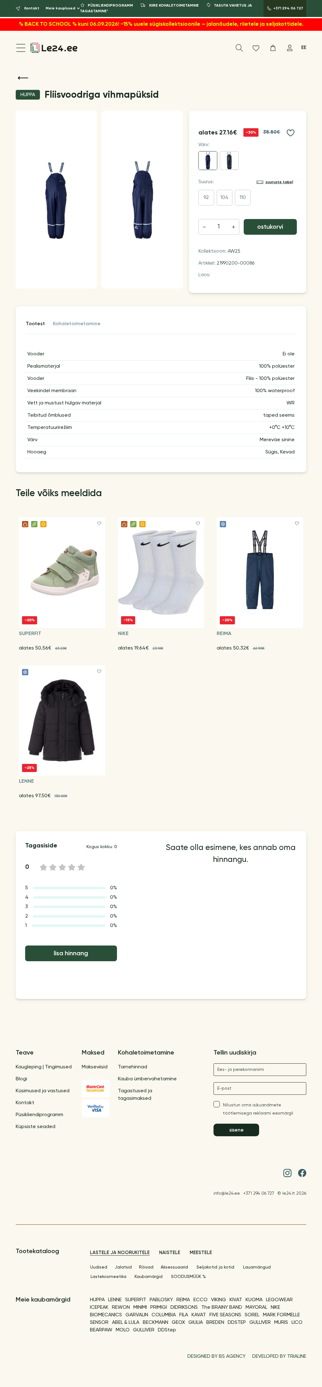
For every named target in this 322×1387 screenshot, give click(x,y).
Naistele (169, 1252)
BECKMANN (155, 1322)
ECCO (200, 1299)
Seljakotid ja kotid (215, 1267)
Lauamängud (257, 1267)
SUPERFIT (135, 1299)
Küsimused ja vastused (42, 1091)
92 (206, 197)
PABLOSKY (161, 1299)
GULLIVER (260, 1322)
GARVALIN (136, 1315)
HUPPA (97, 1299)
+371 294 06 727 (258, 1193)
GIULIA (195, 1322)
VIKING (218, 1299)
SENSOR (99, 1322)
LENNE (115, 1299)
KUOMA (254, 1299)
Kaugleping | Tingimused (44, 1067)
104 (224, 197)
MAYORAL (256, 1307)
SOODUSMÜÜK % (188, 1277)
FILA (183, 1315)
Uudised (98, 1267)
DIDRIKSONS (184, 1307)
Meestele (201, 1252)
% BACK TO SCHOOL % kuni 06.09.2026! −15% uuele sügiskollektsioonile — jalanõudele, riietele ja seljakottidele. (161, 24)
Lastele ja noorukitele (120, 1252)
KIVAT (236, 1299)
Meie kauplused (60, 8)
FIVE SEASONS (225, 1315)
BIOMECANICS (106, 1315)
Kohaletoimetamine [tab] (77, 323)
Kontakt (25, 1102)
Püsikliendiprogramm (39, 1114)
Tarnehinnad (132, 1067)
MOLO (123, 1330)
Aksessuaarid (174, 1267)
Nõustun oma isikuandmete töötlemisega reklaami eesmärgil (258, 1109)
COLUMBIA (164, 1315)
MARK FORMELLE (281, 1315)
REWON (121, 1307)
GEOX (178, 1322)
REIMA (183, 1299)
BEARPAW (101, 1330)
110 (243, 197)
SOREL (252, 1315)
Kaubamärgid (149, 1277)
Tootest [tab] (35, 323)
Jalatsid (123, 1267)
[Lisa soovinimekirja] (290, 133)
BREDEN (215, 1322)
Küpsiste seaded (35, 1126)
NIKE (275, 1307)
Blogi (21, 1079)
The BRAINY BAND (221, 1307)
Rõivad (146, 1267)
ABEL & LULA (125, 1322)
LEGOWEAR (279, 1299)
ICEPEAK (99, 1307)
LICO (297, 1322)
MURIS (281, 1322)
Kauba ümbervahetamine (147, 1079)
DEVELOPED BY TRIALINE (279, 1356)
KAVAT (199, 1315)
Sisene (236, 1130)
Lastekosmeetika (108, 1277)
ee (303, 47)
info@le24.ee (227, 1193)
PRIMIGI (158, 1307)
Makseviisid (95, 1067)
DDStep (167, 1330)
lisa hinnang (71, 954)
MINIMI (140, 1307)
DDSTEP (237, 1322)
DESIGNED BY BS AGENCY (216, 1356)
